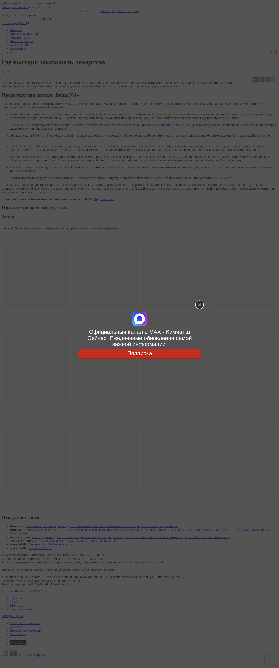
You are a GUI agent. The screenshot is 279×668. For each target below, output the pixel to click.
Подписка (139, 354)
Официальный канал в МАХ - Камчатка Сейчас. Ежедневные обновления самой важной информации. (139, 338)
